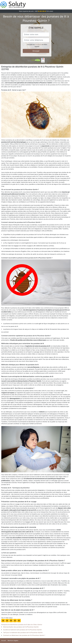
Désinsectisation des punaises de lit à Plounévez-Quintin (21, 627)
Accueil (3, 640)
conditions (38, 44)
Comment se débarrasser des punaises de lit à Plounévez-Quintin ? (24, 635)
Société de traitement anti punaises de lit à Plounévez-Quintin (22, 630)
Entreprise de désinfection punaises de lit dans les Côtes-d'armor (21, 624)
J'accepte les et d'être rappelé (37, 45)
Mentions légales (13, 640)
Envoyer (36, 51)
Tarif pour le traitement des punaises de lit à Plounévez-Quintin (23, 632)
